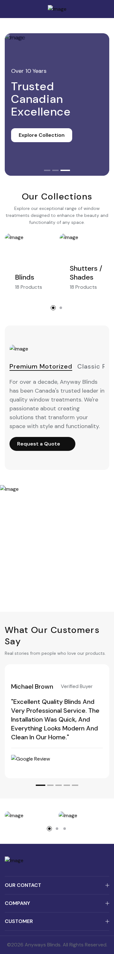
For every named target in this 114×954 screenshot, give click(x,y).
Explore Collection (42, 135)
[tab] (41, 367)
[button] (47, 170)
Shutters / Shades (86, 273)
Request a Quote (38, 443)
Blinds (24, 277)
